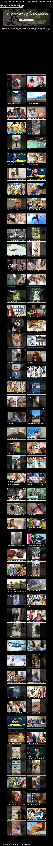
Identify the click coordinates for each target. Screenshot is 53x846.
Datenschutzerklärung (26, 844)
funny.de (6, 1)
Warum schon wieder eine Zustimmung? (26, 23)
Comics (24, 1)
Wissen (28, 1)
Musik (47, 1)
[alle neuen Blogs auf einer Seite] (51, 1)
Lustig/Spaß (18, 1)
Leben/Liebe (42, 1)
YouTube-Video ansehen (26, 19)
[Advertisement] (26, 51)
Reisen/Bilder (35, 1)
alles (13, 1)
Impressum (15, 844)
